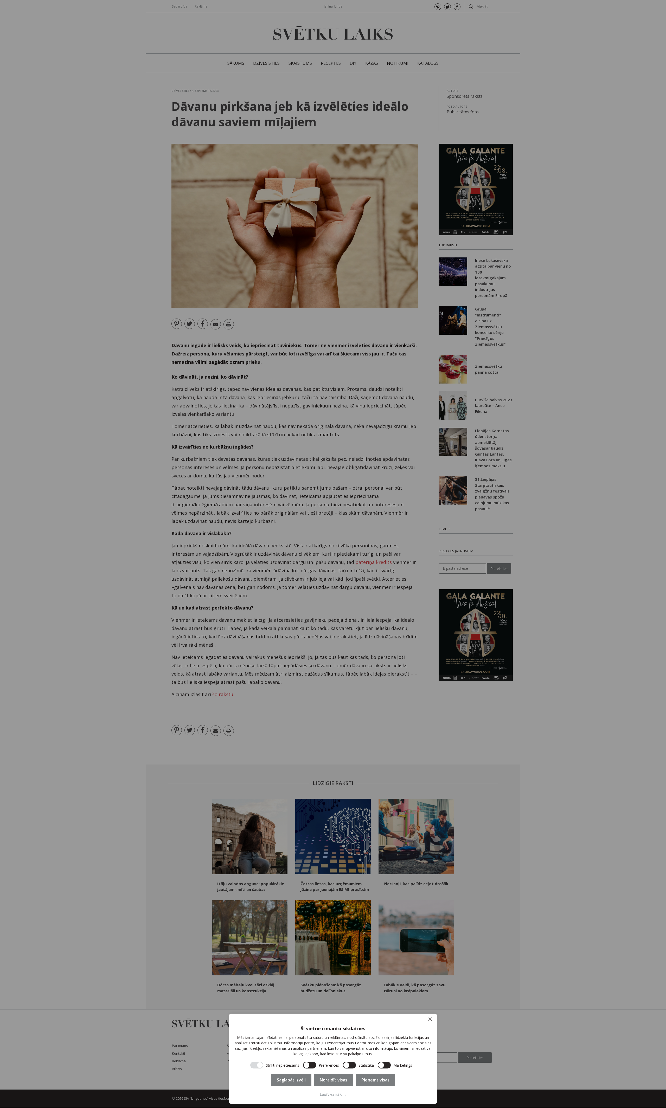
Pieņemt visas (375, 1080)
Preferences (329, 1065)
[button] (430, 1019)
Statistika (366, 1065)
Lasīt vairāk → (333, 1094)
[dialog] (333, 1059)
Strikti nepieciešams (282, 1065)
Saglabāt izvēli (291, 1080)
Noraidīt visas (333, 1080)
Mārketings (402, 1065)
